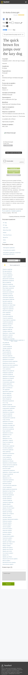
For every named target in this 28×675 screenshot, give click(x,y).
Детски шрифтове (7, 282)
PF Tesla (5, 225)
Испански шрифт (7, 468)
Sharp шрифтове (7, 451)
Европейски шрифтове (8, 391)
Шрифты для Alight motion (9, 541)
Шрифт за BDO (6, 476)
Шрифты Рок (6, 555)
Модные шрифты (7, 545)
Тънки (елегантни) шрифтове (10, 485)
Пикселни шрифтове (7, 355)
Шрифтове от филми (8, 335)
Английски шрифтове (8, 447)
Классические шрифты (8, 564)
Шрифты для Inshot (7, 551)
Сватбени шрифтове (7, 410)
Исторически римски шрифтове (10, 361)
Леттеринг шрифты (7, 539)
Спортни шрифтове (7, 481)
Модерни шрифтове (7, 404)
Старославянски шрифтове (9, 320)
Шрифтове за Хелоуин (8, 421)
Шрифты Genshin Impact (8, 508)
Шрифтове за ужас (7, 325)
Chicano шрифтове (7, 487)
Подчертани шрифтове (8, 306)
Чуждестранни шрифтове (9, 367)
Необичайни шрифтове (8, 297)
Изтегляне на (13, 168)
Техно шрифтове (7, 368)
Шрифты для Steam (7, 556)
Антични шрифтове (7, 455)
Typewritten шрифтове (8, 295)
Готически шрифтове (7, 274)
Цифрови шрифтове (7, 329)
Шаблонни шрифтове (8, 323)
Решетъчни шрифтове (8, 442)
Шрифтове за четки (7, 438)
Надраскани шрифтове (8, 308)
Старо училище (6, 419)
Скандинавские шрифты (8, 536)
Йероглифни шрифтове (8, 288)
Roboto (4, 232)
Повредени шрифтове (8, 372)
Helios (4, 239)
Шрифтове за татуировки (8, 338)
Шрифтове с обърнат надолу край (11, 472)
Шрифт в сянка (6, 444)
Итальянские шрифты (8, 506)
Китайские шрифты (7, 532)
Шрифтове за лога (7, 477)
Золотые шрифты (7, 526)
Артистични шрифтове (8, 327)
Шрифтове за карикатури (9, 376)
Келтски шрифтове (7, 395)
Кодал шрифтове (7, 430)
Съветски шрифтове (7, 414)
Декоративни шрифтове (8, 278)
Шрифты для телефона (8, 513)
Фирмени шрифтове (7, 269)
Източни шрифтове (7, 273)
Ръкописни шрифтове (8, 316)
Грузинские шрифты (7, 538)
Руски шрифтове (6, 211)
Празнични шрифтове (8, 310)
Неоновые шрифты (7, 517)
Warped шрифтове (7, 393)
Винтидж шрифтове (7, 271)
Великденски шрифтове (8, 466)
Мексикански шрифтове (8, 400)
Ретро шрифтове (7, 312)
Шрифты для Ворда (7, 511)
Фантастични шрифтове (8, 429)
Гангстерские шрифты (8, 553)
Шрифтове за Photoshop (8, 453)
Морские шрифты (7, 515)
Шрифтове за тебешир (8, 461)
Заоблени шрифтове (7, 303)
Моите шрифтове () (15, 265)
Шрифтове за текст (7, 434)
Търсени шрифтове (7, 346)
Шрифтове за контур (7, 293)
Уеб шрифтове (6, 389)
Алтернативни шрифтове (8, 382)
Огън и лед (5, 402)
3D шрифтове (6, 342)
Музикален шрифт (7, 483)
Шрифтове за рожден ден (9, 425)
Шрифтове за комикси (8, 432)
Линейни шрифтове (7, 459)
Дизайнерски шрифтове (8, 280)
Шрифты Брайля (7, 504)
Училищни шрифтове (8, 423)
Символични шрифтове (8, 479)
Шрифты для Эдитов (7, 547)
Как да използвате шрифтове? (13, 175)
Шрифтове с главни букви (9, 286)
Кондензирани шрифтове (9, 408)
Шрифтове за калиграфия (9, 357)
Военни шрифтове (7, 353)
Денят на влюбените (7, 387)
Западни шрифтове (7, 348)
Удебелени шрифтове (8, 284)
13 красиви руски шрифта (9, 250)
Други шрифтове (6, 350)
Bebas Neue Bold (7, 230)
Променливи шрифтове (8, 494)
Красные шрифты (7, 534)
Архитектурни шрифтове (8, 446)
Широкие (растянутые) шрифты (10, 558)
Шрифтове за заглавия (8, 427)
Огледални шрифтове (8, 474)
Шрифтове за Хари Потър (9, 491)
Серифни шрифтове (16, 211)
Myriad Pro (5, 237)
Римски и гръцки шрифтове (9, 406)
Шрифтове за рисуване (8, 359)
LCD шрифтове (6, 344)
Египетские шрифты (7, 528)
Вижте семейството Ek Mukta (13, 152)
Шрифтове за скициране (8, 412)
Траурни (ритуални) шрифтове (10, 464)
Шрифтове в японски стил (9, 363)
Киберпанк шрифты (7, 521)
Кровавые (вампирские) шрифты (10, 519)
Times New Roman (7, 235)
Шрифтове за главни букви (9, 305)
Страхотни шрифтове (8, 318)
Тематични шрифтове (8, 374)
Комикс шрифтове (7, 290)
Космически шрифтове (8, 449)
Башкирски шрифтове (8, 492)
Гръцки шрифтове (7, 352)
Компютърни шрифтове (8, 291)
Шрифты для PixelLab (8, 549)
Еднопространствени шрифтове (10, 365)
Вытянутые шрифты (7, 509)
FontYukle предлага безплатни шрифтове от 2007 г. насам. (14, 341)
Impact (4, 242)
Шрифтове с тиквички (8, 440)
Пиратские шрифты (7, 530)
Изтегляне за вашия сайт (14, 171)
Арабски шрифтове (7, 383)
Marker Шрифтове (7, 399)
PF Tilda (5, 222)
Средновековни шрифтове (9, 417)
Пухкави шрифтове (7, 496)
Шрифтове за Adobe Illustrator (10, 462)
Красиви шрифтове (7, 397)
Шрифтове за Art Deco (8, 385)
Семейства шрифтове (8, 321)
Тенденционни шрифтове (9, 470)
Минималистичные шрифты (9, 562)
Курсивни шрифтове (7, 301)
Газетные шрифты (7, 524)
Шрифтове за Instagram (8, 378)
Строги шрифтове (7, 457)
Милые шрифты (6, 560)
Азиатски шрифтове (7, 380)
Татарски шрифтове (7, 500)
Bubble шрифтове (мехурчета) (10, 489)
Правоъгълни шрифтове (8, 370)
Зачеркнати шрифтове (8, 502)
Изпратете (8, 583)
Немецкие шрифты (7, 523)
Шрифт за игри (6, 436)
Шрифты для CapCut (7, 543)
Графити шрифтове (7, 276)
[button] (26, 2)
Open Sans (5, 227)
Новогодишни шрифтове (9, 247)
